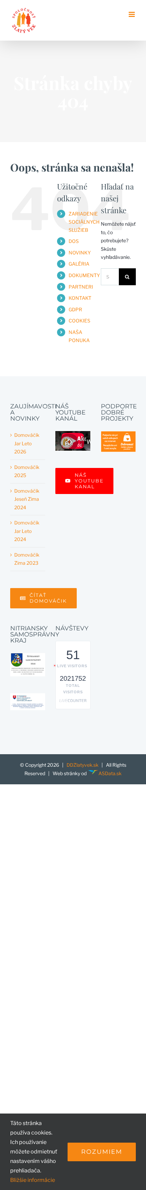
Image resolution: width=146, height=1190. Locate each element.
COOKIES (79, 320)
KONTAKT (80, 298)
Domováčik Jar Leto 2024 (26, 531)
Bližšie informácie (32, 1180)
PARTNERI (81, 287)
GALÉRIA (79, 264)
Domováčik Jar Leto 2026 (26, 443)
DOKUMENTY (84, 275)
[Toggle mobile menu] (132, 14)
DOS (74, 241)
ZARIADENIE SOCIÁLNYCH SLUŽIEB (84, 222)
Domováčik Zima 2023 (26, 559)
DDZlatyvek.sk (82, 765)
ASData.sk (110, 773)
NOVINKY (80, 252)
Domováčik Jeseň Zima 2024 (26, 499)
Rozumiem (101, 1151)
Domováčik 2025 (26, 471)
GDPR (75, 309)
